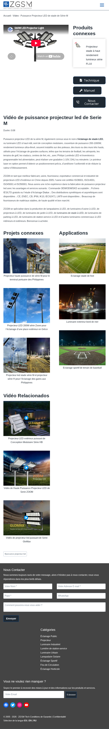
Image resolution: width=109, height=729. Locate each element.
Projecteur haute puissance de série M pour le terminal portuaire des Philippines (27, 278)
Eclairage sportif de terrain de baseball (82, 368)
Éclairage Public (48, 636)
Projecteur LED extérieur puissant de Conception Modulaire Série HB (26, 440)
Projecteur (45, 640)
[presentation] (78, 45)
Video (16, 16)
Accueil (7, 16)
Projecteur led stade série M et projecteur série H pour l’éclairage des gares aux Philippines (26, 379)
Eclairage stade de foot (82, 276)
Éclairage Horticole (50, 669)
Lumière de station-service (53, 648)
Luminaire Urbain (49, 652)
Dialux (46, 192)
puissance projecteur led (15, 554)
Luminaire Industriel (50, 644)
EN (30, 720)
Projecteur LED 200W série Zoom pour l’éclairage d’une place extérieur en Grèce (27, 327)
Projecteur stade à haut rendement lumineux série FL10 (94, 55)
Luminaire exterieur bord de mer (82, 322)
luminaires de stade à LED (70, 213)
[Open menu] (102, 5)
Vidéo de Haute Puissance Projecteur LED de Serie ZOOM (27, 490)
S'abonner (71, 694)
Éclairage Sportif (48, 661)
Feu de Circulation (49, 665)
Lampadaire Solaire (50, 656)
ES (25, 720)
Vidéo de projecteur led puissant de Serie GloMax (27, 540)
